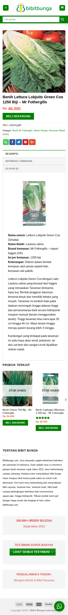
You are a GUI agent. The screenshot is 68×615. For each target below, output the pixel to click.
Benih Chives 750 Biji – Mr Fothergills (17, 411)
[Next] (65, 406)
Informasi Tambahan (18, 161)
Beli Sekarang (18, 116)
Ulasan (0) (11, 168)
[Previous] (2, 406)
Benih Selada (40, 130)
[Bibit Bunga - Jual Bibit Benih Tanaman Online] (34, 8)
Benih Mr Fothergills (22, 130)
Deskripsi (11, 154)
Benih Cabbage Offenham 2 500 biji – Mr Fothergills (50, 411)
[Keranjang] (62, 8)
